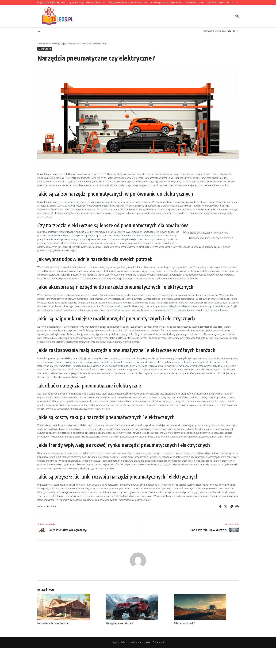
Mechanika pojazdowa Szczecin (53, 623)
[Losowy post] (229, 31)
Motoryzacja (59, 43)
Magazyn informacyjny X (153, 642)
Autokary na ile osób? (184, 623)
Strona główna (44, 43)
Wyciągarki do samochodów (119, 623)
